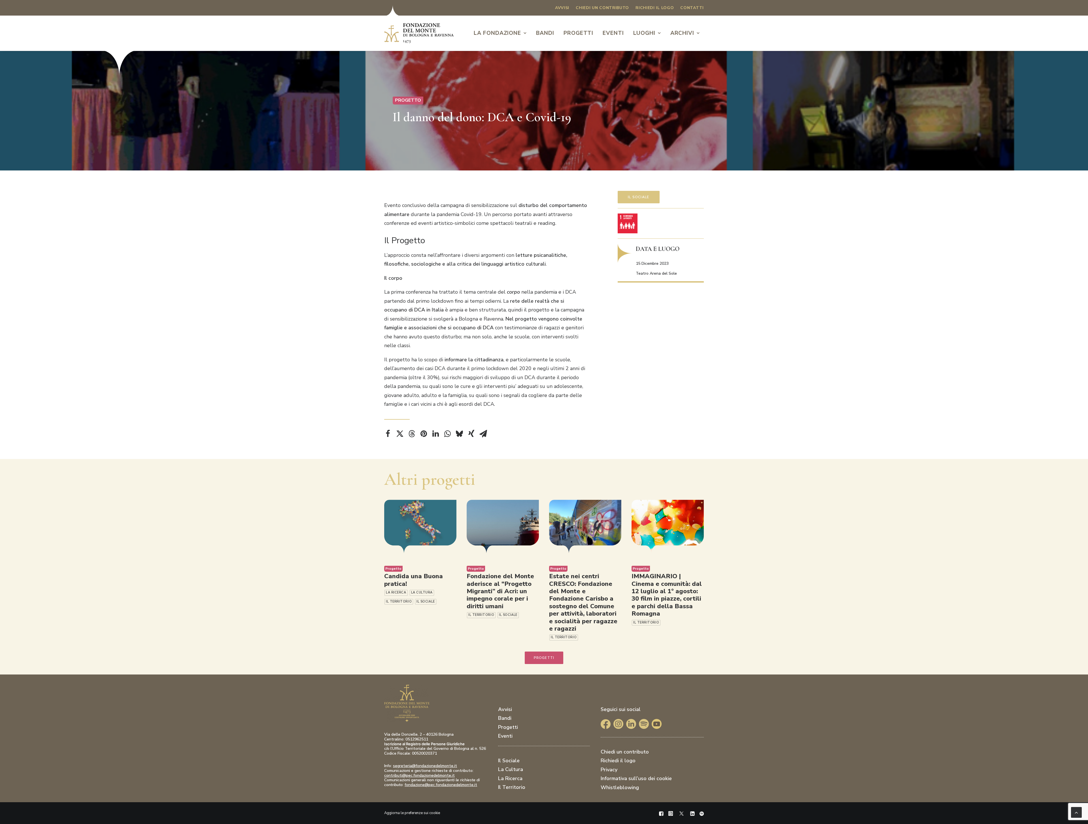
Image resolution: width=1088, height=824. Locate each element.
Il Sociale (638, 197)
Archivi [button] (682, 33)
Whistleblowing (620, 787)
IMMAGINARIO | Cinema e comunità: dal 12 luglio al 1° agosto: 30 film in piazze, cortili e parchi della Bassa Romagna (667, 595)
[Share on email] (483, 433)
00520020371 (424, 753)
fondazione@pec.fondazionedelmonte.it (441, 784)
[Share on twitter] (399, 433)
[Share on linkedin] (435, 433)
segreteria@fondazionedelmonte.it (425, 766)
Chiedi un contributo (602, 7)
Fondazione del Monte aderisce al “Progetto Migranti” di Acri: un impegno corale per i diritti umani (500, 591)
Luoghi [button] (644, 33)
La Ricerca (396, 592)
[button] (420, 527)
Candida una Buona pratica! (413, 580)
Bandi (545, 33)
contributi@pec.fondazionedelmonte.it (419, 775)
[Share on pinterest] (423, 433)
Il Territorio (399, 601)
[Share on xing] (471, 433)
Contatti (692, 7)
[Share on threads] (411, 433)
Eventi (613, 33)
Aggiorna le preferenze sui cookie (412, 813)
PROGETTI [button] (544, 658)
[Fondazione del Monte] (419, 33)
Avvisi (562, 7)
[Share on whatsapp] (447, 433)
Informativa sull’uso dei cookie (636, 778)
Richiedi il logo (655, 7)
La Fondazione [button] (497, 33)
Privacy (609, 769)
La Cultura (422, 592)
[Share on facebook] (388, 433)
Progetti (579, 33)
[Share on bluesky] (459, 433)
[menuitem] (562, 8)
